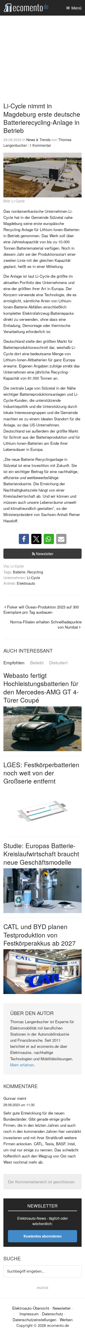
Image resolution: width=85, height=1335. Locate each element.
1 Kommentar (40, 145)
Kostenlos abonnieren (43, 1236)
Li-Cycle (33, 577)
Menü (76, 8)
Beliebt (37, 662)
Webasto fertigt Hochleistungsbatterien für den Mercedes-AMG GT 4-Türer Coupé (41, 687)
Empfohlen (13, 662)
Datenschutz (52, 1313)
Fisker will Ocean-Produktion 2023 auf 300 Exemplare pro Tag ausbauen (41, 609)
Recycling (35, 571)
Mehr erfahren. (22, 1065)
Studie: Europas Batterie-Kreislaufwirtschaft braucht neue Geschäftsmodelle (41, 853)
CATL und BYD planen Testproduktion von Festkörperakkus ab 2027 (39, 934)
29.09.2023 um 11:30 (18, 1104)
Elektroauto (26, 583)
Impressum (29, 1313)
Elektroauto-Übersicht (30, 1308)
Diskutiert (58, 662)
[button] (24, 539)
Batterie (19, 571)
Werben (66, 1319)
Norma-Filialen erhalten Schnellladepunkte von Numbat (46, 624)
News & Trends (38, 139)
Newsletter (44, 553)
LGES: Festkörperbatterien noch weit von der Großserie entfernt (41, 773)
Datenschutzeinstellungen (34, 1319)
